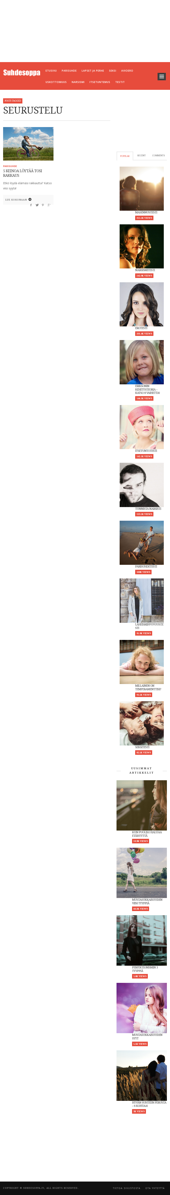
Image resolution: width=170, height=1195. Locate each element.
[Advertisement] (85, 31)
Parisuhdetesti (146, 566)
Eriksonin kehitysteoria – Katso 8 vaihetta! (147, 389)
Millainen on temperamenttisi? (148, 687)
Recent (141, 155)
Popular (125, 156)
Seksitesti (142, 747)
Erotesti (141, 328)
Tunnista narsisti (148, 508)
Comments (158, 155)
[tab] (125, 155)
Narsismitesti (145, 270)
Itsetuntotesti (146, 450)
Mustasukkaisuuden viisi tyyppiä (147, 901)
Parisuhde (10, 166)
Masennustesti (146, 212)
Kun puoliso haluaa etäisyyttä (147, 834)
